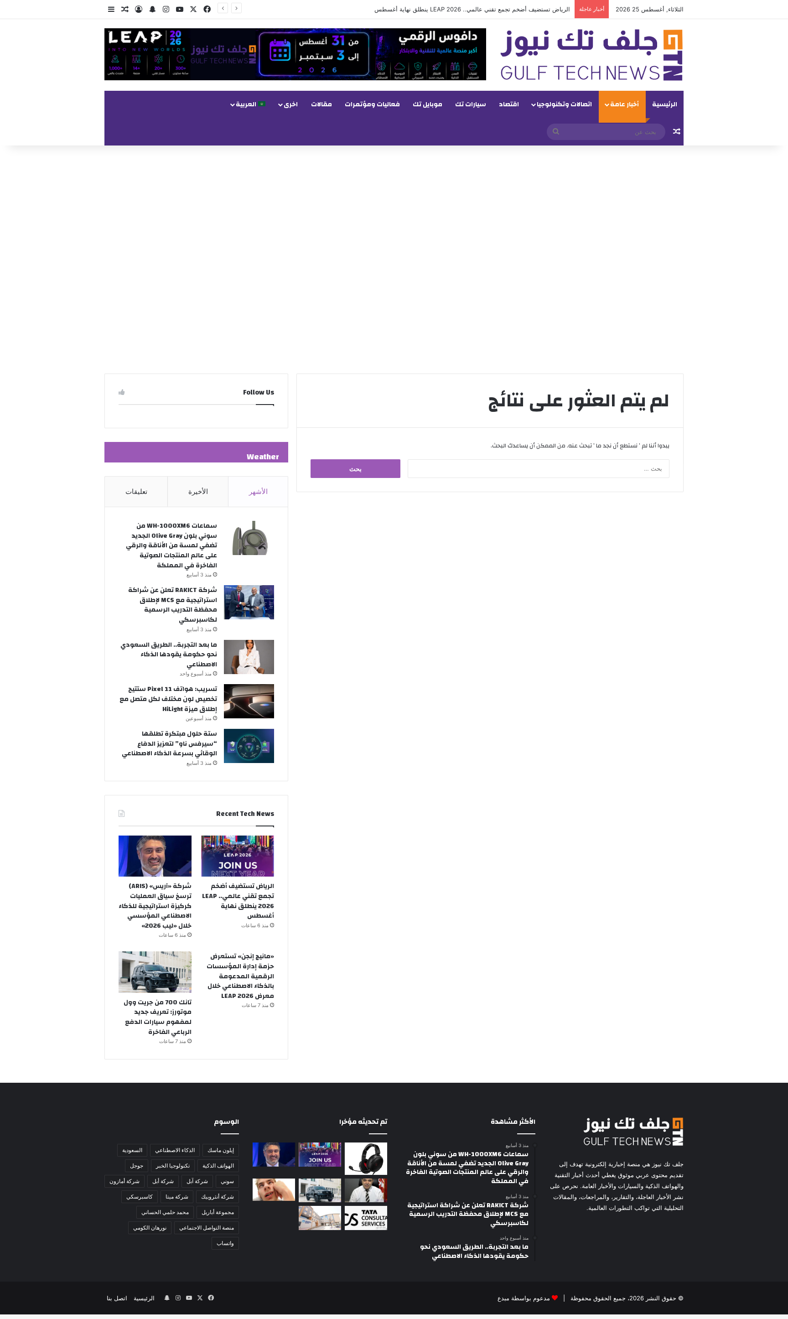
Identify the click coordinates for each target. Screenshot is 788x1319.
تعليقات (136, 491)
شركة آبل (197, 1181)
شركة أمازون (124, 1181)
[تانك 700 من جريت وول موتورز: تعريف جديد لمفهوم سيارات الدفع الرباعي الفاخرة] (155, 971)
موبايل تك (427, 104)
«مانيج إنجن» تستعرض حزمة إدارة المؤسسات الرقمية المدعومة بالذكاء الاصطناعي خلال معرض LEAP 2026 (240, 976)
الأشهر (258, 491)
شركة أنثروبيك (217, 1196)
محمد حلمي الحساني (165, 1212)
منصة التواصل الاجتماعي (206, 1227)
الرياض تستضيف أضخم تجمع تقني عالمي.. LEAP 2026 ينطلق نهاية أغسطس (472, 9)
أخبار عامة (624, 104)
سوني (227, 1181)
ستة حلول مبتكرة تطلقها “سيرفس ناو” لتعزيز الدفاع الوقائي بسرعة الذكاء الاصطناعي (169, 743)
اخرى (291, 104)
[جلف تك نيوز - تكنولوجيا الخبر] (592, 55)
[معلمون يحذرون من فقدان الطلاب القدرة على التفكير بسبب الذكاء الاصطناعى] (274, 1190)
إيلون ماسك (220, 1150)
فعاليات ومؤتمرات (372, 104)
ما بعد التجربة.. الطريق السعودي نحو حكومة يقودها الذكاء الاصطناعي (168, 654)
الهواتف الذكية (218, 1165)
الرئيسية (664, 104)
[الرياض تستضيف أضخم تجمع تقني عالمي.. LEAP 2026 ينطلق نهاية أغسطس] (237, 856)
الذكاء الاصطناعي (175, 1150)
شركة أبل (163, 1181)
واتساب (225, 1243)
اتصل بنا (117, 1298)
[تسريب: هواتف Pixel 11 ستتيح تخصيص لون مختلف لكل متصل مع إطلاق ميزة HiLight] (249, 701)
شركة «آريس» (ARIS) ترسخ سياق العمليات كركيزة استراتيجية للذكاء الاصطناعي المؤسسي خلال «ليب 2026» (155, 905)
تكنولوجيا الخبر (173, 1165)
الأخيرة (198, 491)
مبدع (503, 1298)
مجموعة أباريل (218, 1212)
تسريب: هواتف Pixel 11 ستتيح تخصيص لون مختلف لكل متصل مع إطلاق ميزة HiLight (168, 699)
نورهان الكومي (149, 1227)
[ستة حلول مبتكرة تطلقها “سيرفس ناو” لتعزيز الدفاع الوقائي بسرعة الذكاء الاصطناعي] (249, 746)
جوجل (136, 1165)
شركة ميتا (177, 1196)
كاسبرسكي (139, 1196)
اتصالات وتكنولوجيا (564, 104)
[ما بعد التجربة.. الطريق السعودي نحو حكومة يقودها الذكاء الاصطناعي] (249, 657)
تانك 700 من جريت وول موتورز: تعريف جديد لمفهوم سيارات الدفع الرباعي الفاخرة (158, 1017)
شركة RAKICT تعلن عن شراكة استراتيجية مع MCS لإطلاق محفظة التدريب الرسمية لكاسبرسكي (172, 605)
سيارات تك (470, 104)
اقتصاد (509, 104)
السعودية (132, 1150)
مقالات (321, 104)
